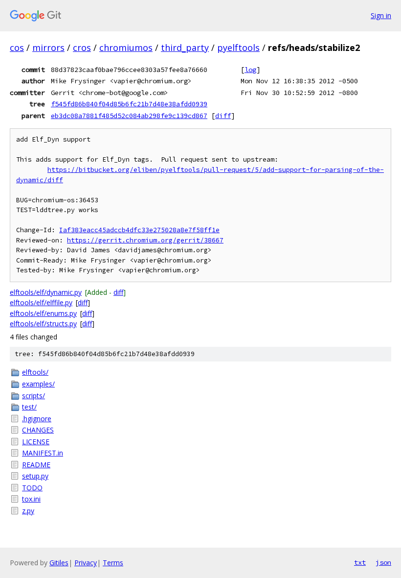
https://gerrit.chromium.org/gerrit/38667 (145, 240)
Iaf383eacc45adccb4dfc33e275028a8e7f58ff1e (139, 230)
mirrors (48, 47)
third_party (185, 47)
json (383, 562)
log (250, 69)
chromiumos (126, 47)
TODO (32, 487)
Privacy (85, 562)
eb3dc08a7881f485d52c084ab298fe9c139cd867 (129, 115)
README (36, 464)
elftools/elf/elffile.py (41, 302)
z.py (28, 510)
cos (17, 47)
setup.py (35, 476)
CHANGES (38, 429)
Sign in (381, 15)
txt (360, 562)
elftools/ (35, 372)
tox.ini (31, 499)
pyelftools (238, 47)
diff (223, 115)
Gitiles (58, 562)
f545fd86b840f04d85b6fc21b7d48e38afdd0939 (129, 103)
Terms (113, 562)
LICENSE (35, 441)
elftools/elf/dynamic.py (46, 292)
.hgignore (36, 418)
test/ (29, 406)
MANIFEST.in (42, 453)
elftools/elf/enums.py (43, 313)
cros (82, 47)
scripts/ (33, 395)
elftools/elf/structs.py (43, 323)
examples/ (38, 383)
